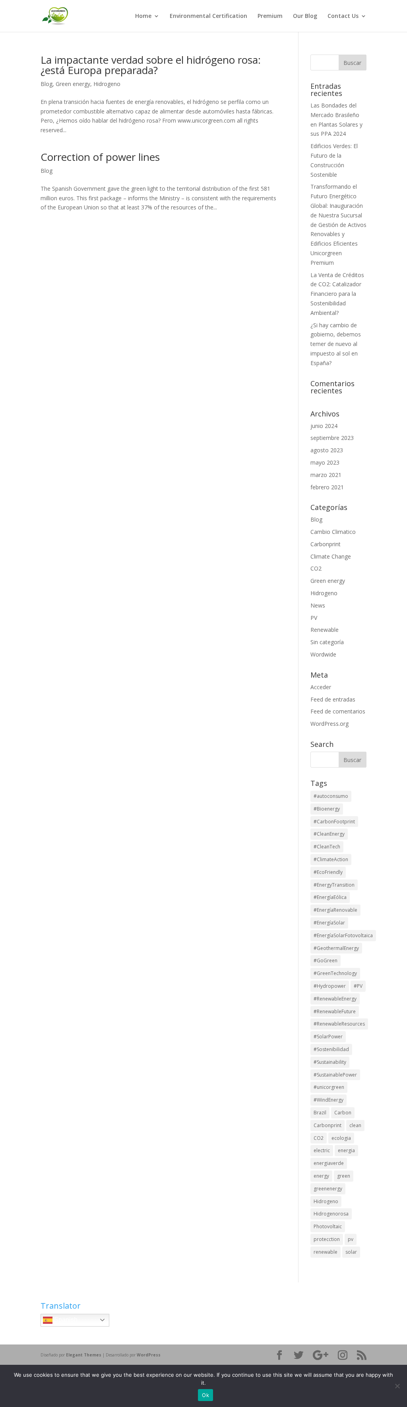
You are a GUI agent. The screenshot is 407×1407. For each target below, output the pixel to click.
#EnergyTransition (334, 884)
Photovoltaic (328, 1226)
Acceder (320, 687)
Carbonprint (325, 544)
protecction (327, 1239)
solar (351, 1252)
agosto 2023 (326, 450)
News (317, 605)
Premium (270, 16)
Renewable (324, 629)
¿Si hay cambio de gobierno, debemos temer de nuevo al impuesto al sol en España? (335, 344)
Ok (205, 1395)
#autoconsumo (331, 796)
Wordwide (323, 654)
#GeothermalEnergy (336, 948)
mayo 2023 (324, 462)
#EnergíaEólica (330, 897)
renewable (325, 1252)
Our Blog (305, 16)
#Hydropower (330, 986)
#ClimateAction (331, 859)
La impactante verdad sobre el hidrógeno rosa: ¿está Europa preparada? (151, 65)
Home (143, 16)
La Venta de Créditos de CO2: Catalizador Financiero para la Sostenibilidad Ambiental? (337, 294)
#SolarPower (328, 1036)
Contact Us (343, 16)
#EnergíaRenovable (335, 910)
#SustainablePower (335, 1074)
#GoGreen (325, 960)
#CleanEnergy (329, 834)
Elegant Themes (83, 1355)
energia (346, 1150)
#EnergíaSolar (329, 922)
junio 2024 (323, 426)
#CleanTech (327, 846)
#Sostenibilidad (331, 1049)
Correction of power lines (100, 157)
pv (350, 1239)
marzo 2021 (325, 475)
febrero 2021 (327, 487)
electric (322, 1150)
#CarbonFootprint (334, 821)
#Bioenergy (327, 808)
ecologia (341, 1138)
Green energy (73, 84)
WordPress (149, 1355)
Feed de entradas (332, 699)
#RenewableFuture (335, 1011)
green (343, 1175)
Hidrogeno (106, 84)
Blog (46, 84)
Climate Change (330, 556)
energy (321, 1175)
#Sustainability (330, 1062)
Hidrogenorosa (331, 1213)
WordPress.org (329, 723)
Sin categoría (327, 642)
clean (355, 1125)
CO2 (316, 568)
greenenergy (328, 1188)
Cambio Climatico (333, 531)
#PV (358, 986)
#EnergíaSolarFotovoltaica (343, 935)
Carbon (342, 1112)
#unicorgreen (329, 1087)
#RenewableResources (339, 1023)
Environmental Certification (208, 16)
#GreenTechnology (335, 973)
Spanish (65, 1319)
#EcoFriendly (328, 872)
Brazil (320, 1112)
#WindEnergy (328, 1099)
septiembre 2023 (332, 438)
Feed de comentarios (337, 711)
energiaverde (329, 1163)
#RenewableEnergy (335, 998)
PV (313, 617)
